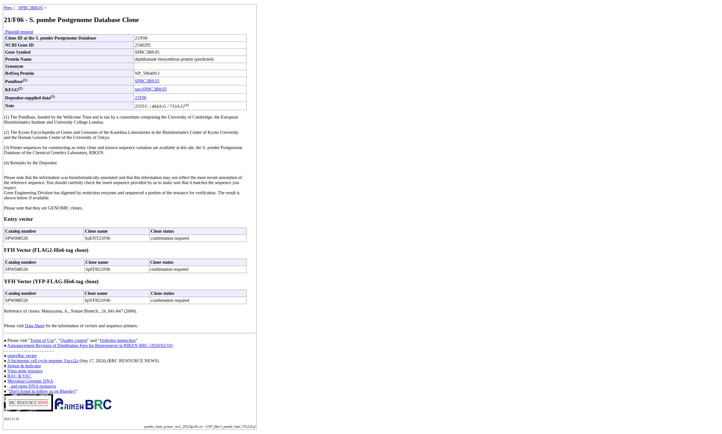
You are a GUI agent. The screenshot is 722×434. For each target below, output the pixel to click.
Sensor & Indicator (24, 365)
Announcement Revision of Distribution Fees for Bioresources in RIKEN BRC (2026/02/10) (90, 345)
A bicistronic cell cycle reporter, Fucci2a (42, 360)
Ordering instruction (118, 340)
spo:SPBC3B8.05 (151, 89)
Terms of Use (42, 340)
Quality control (73, 340)
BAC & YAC (19, 376)
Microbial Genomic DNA (30, 381)
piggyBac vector (22, 355)
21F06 (140, 97)
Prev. (8, 7)
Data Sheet (34, 325)
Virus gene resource (25, 370)
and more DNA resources (33, 386)
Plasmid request (18, 31)
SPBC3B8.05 (30, 7)
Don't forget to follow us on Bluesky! (42, 391)
